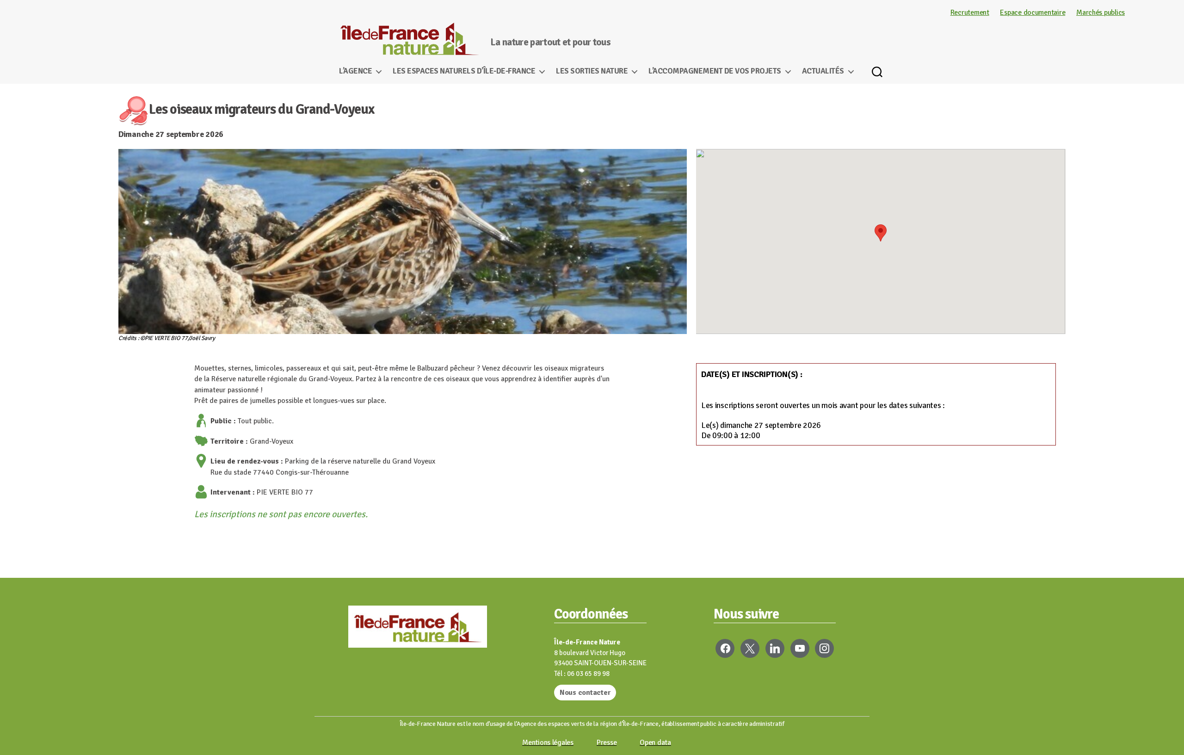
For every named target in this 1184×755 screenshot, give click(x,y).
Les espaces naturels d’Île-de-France (464, 71)
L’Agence (355, 71)
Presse (607, 742)
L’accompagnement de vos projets (714, 71)
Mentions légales (548, 742)
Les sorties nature (592, 71)
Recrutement (969, 12)
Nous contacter (585, 692)
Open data (655, 742)
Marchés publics (1100, 12)
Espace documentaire (1032, 12)
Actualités (823, 71)
